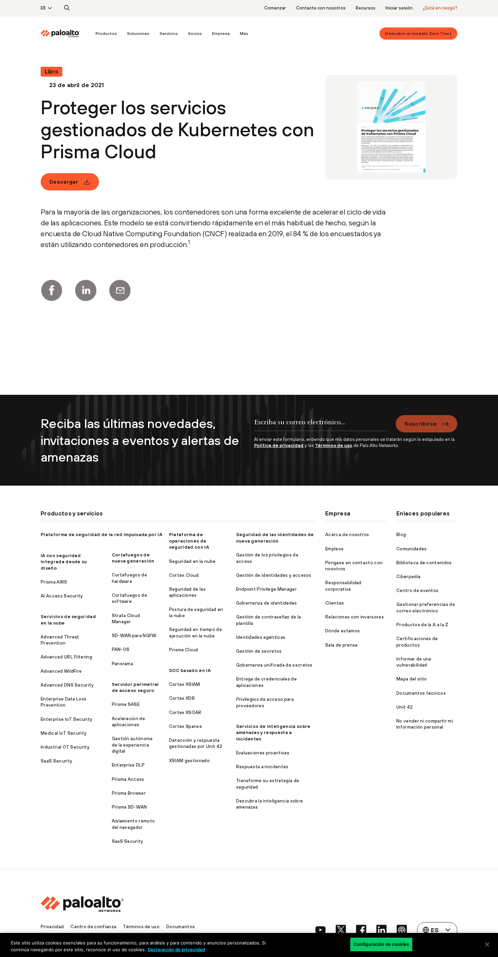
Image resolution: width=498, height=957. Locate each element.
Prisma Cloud (183, 649)
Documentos (180, 926)
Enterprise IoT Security (66, 719)
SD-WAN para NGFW (134, 635)
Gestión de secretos (259, 651)
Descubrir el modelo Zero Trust (418, 33)
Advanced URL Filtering (66, 656)
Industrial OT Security (65, 747)
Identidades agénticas (261, 637)
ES (43, 8)
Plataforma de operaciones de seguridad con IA (189, 541)
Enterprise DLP (128, 765)
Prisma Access (128, 779)
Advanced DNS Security (67, 685)
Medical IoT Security (63, 733)
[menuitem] (65, 33)
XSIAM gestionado (189, 760)
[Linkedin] (86, 290)
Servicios (169, 33)
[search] (67, 8)
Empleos (334, 548)
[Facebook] (51, 290)
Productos (106, 33)
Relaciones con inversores (354, 616)
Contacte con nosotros (321, 8)
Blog (401, 534)
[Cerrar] (487, 944)
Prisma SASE (126, 704)
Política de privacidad (279, 445)
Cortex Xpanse (185, 726)
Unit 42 (404, 707)
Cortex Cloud (184, 575)
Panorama (122, 663)
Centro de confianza (93, 926)
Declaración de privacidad (176, 949)
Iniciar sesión (399, 8)
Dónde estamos (342, 630)
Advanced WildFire (61, 671)
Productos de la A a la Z (422, 624)
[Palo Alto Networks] (60, 33)
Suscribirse (420, 424)
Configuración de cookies (381, 944)
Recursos (365, 8)
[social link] (320, 930)
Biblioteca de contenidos (424, 562)
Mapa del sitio (411, 678)
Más (244, 33)
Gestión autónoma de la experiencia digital (132, 745)
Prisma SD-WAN (129, 807)
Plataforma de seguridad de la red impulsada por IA (101, 534)
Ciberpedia (408, 576)
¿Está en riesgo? (440, 8)
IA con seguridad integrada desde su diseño (64, 562)
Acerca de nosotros (347, 534)
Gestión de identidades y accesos (273, 575)
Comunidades (411, 548)
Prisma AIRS (54, 582)
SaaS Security (56, 760)
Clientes (334, 603)
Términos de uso (333, 445)
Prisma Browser (129, 793)
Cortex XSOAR (185, 712)
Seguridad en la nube (192, 561)
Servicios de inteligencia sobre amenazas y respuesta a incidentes (273, 732)
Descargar (63, 182)
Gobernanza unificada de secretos (274, 665)
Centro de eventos (417, 590)
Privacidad (52, 926)
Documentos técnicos (421, 693)
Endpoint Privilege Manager (266, 589)
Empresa (221, 33)
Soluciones (138, 33)
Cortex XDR (182, 698)
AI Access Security (62, 595)
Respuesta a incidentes (262, 766)
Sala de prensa (341, 645)
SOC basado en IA (190, 670)
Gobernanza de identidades (266, 603)
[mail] (120, 290)
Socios (195, 33)
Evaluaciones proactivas (262, 752)
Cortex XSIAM (184, 684)
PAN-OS (121, 649)
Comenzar (275, 8)
